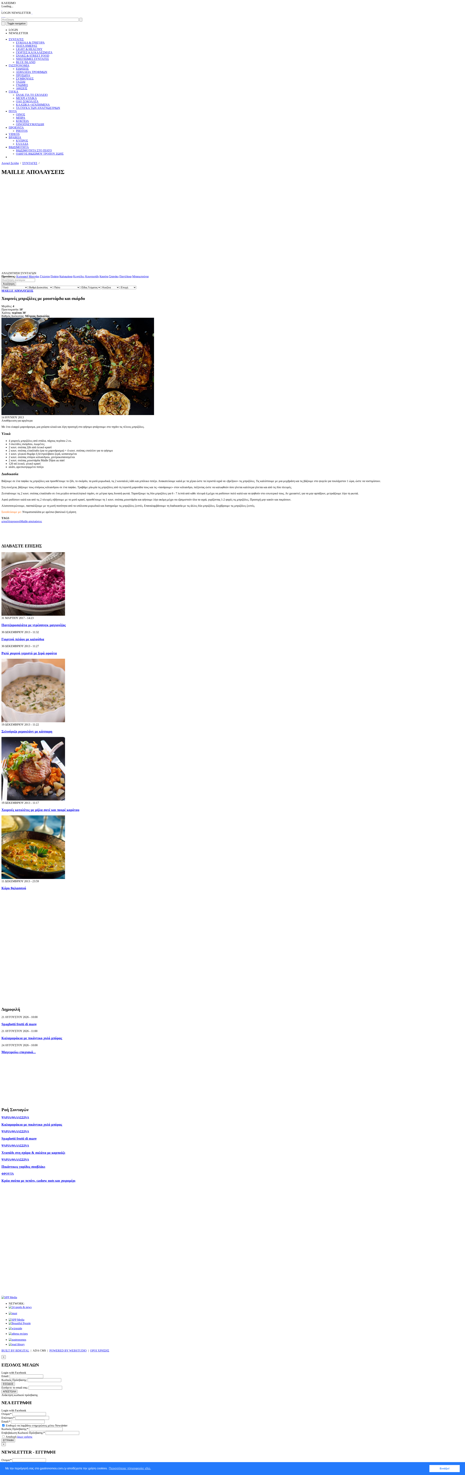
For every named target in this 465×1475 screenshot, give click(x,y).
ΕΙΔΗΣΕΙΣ (22, 68)
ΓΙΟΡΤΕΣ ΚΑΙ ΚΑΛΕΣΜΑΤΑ (34, 52)
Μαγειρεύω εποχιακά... (18, 1052)
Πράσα (54, 276)
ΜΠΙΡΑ (20, 117)
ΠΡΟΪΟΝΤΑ (16, 127)
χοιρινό (16, 521)
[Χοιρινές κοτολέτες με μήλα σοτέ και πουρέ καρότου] (33, 799)
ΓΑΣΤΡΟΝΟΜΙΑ (19, 65)
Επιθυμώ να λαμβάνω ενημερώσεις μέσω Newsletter (36, 1425)
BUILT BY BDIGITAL (15, 1350)
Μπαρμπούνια (140, 276)
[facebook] (1, 16)
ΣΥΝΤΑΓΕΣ (16, 39)
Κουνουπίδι (92, 276)
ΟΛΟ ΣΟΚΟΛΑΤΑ (27, 101)
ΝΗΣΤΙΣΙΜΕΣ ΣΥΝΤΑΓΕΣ (32, 58)
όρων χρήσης (24, 1436)
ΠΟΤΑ (13, 111)
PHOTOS (22, 130)
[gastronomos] (17, 1339)
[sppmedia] (9, 1297)
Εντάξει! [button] (445, 1468)
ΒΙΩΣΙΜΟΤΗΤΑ (19, 147)
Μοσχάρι (34, 276)
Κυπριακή (22, 276)
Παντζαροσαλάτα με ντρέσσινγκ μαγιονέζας (33, 625)
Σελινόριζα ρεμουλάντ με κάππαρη (26, 731)
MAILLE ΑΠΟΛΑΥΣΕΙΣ (17, 290)
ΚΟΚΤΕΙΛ (22, 121)
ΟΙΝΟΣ (20, 114)
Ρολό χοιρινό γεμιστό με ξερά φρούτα (29, 653)
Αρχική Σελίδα (10, 163)
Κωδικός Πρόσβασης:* (14, 1429)
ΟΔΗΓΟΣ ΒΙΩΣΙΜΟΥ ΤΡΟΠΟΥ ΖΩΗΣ (40, 153)
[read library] (17, 1344)
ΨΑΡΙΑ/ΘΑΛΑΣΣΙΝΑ (15, 1117)
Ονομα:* (6, 1413)
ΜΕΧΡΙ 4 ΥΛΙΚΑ (26, 98)
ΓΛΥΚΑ (13, 91)
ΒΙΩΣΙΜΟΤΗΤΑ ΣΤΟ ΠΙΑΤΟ (34, 150)
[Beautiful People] (20, 1323)
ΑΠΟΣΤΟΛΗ (9, 1391)
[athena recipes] (18, 1333)
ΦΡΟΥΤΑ (7, 1173)
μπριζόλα (6, 521)
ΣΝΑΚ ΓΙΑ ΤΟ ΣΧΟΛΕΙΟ (32, 94)
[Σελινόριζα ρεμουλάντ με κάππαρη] (33, 721)
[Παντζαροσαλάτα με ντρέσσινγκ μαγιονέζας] (33, 614)
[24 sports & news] (20, 1307)
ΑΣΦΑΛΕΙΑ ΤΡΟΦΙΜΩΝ (31, 72)
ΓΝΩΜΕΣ (22, 85)
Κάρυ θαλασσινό (13, 888)
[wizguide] (15, 1328)
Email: (5, 1376)
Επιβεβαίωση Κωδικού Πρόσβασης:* (23, 1432)
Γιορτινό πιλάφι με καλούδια (22, 639)
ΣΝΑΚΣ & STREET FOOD (32, 55)
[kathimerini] (16, 1319)
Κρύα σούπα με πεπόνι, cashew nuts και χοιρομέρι (38, 1181)
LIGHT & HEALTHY (29, 49)
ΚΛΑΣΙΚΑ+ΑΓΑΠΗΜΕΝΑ (33, 104)
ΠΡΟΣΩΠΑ (23, 75)
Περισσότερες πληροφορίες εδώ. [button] (130, 1468)
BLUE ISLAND (25, 62)
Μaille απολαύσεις (31, 521)
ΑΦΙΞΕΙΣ (21, 88)
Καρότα (104, 276)
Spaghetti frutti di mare (19, 1024)
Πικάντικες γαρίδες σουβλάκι (23, 1167)
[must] (13, 1313)
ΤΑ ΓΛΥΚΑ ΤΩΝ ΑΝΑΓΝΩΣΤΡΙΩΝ (38, 107)
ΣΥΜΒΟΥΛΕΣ (25, 78)
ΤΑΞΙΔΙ (20, 81)
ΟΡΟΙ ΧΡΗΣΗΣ (99, 1350)
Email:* (5, 1421)
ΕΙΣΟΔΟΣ (8, 1384)
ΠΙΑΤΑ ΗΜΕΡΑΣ (26, 45)
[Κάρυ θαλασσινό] (33, 877)
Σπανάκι (114, 276)
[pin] (4, 16)
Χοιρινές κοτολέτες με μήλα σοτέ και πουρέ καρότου (40, 810)
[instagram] (3, 16)
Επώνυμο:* (8, 1417)
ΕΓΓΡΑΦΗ (8, 1440)
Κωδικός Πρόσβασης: (14, 1379)
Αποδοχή (18, 1436)
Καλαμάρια (65, 276)
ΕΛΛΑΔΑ (22, 143)
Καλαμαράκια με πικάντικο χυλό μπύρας (31, 1038)
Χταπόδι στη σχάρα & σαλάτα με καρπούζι (33, 1153)
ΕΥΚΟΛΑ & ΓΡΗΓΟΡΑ (30, 42)
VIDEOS (14, 134)
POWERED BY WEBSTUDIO (68, 1350)
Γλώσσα (45, 276)
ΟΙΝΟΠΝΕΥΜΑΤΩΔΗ (30, 124)
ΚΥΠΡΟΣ (22, 140)
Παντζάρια (125, 276)
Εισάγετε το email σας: (14, 1387)
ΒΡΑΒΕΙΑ (15, 137)
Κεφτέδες (78, 276)
